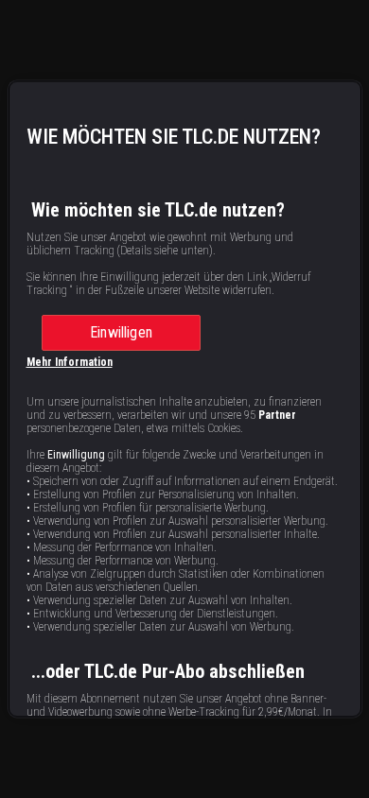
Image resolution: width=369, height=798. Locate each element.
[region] (185, 398)
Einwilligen (121, 333)
